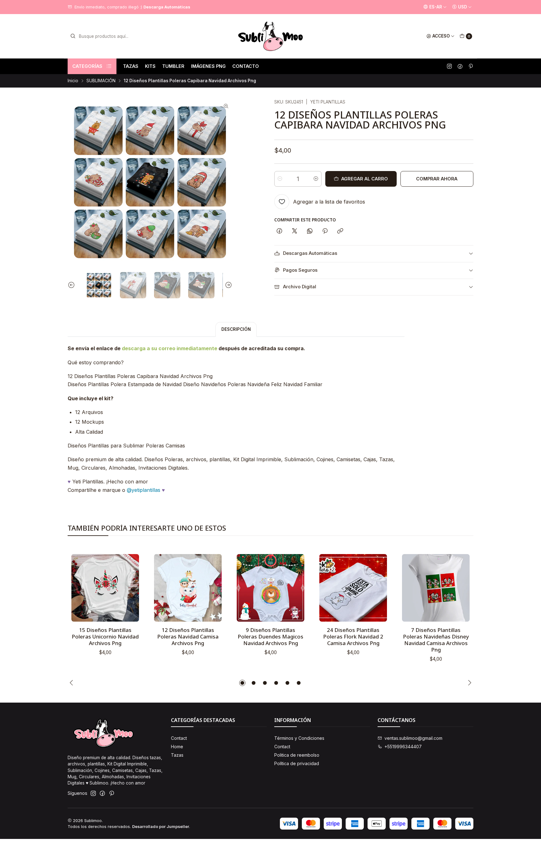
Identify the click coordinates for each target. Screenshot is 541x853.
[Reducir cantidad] (280, 178)
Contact (179, 738)
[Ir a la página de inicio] (270, 36)
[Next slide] (227, 285)
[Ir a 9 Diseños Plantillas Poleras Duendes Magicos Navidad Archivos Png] (270, 588)
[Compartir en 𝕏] (294, 231)
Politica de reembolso (296, 755)
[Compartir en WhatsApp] (310, 231)
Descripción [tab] (236, 329)
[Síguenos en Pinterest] (470, 66)
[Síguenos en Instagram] (449, 66)
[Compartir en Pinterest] (325, 231)
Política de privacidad (296, 763)
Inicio (73, 81)
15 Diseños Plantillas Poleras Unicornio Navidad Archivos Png (105, 636)
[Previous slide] (72, 285)
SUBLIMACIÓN (101, 81)
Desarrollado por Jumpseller (160, 826)
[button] (242, 683)
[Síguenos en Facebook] (460, 66)
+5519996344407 (403, 746)
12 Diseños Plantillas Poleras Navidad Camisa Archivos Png (188, 636)
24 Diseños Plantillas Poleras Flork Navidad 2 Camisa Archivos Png (353, 636)
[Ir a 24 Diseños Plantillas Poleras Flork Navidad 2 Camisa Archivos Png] (353, 588)
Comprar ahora (436, 178)
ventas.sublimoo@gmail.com (413, 738)
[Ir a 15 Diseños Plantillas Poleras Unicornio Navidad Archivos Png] (105, 588)
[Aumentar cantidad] (316, 178)
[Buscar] (73, 36)
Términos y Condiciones (299, 738)
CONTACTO (245, 66)
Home (177, 746)
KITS (150, 66)
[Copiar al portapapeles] (340, 231)
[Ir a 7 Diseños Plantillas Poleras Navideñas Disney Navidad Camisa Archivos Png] (436, 588)
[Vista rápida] (127, 586)
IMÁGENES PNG (208, 66)
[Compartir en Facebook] (279, 231)
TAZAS (130, 66)
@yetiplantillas (143, 490)
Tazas (177, 755)
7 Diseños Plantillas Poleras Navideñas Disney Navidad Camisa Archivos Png (436, 639)
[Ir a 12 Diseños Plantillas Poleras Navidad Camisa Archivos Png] (188, 588)
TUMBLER (173, 66)
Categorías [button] (87, 66)
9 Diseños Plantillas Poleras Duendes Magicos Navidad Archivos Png (270, 636)
